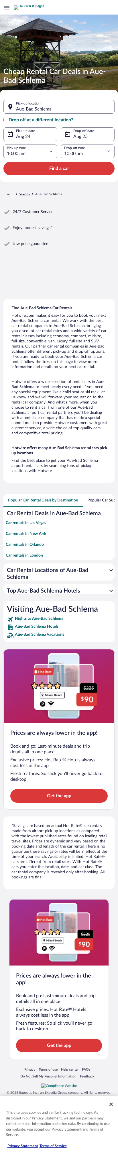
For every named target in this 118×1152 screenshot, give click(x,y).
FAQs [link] (86, 1069)
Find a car (59, 168)
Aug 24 (23, 136)
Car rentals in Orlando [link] (25, 545)
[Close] (111, 1104)
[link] (59, 619)
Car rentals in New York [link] (26, 534)
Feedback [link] (87, 1076)
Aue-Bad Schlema (34, 109)
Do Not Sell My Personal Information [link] (48, 1076)
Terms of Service (53, 1146)
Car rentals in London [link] (24, 555)
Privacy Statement (22, 1146)
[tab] (43, 500)
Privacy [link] (29, 1069)
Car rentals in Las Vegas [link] (26, 523)
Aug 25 (80, 136)
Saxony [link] (24, 194)
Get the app (59, 796)
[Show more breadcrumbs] (8, 194)
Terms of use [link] (48, 1069)
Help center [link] (69, 1069)
